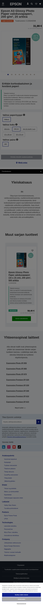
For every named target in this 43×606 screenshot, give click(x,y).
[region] (21, 594)
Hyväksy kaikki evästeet (21, 594)
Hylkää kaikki (21, 599)
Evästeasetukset (21, 603)
